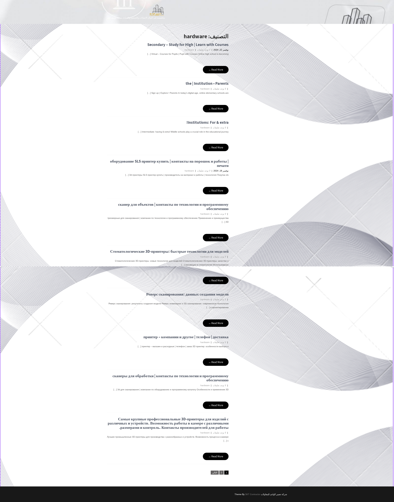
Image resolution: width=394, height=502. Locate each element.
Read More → (215, 69)
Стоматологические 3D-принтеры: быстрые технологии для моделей (169, 251)
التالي (214, 472)
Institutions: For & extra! (207, 122)
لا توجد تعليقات (203, 50)
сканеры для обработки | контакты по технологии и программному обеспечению (171, 378)
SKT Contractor (252, 494)
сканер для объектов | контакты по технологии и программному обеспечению (173, 206)
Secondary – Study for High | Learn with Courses (188, 44)
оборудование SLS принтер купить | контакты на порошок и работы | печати (169, 163)
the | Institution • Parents (207, 83)
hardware (189, 50)
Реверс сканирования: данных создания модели (187, 294)
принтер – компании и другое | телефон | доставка (186, 336)
